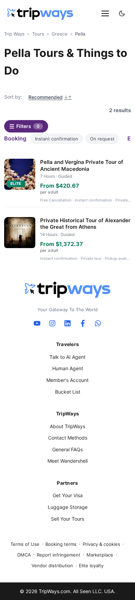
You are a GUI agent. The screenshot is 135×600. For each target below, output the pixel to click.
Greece (60, 34)
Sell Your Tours (67, 519)
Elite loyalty (91, 565)
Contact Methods (67, 438)
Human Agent (67, 368)
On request (102, 138)
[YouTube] (37, 323)
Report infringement (58, 555)
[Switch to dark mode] (121, 13)
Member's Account (67, 380)
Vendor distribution (52, 565)
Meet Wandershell (67, 461)
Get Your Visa (68, 495)
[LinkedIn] (67, 323)
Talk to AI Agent (68, 357)
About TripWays (67, 426)
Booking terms (60, 544)
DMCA (24, 555)
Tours (38, 34)
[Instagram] (52, 323)
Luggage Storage (68, 507)
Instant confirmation (56, 138)
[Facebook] (82, 323)
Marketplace (100, 555)
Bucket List (67, 392)
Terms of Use (24, 544)
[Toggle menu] (105, 13)
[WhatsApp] (98, 323)
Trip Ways (14, 34)
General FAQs (67, 449)
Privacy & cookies (101, 544)
